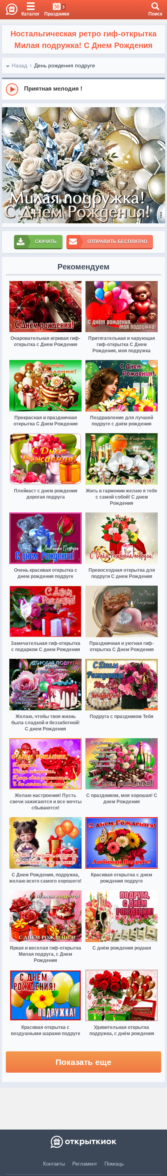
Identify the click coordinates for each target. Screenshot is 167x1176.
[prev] (10, 165)
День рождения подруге (64, 65)
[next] (157, 165)
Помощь (114, 1164)
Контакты (54, 1164)
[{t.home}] (83, 1142)
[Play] (12, 89)
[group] (83, 89)
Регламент (84, 1164)
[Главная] (8, 9)
